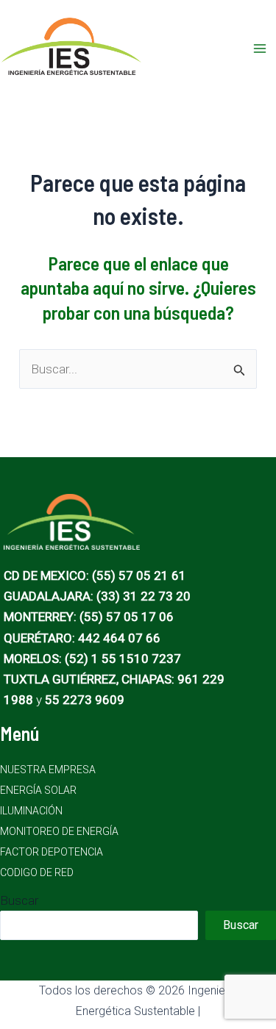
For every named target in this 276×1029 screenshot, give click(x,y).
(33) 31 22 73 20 (143, 596)
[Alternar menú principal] (260, 48)
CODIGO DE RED (37, 872)
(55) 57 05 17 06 (126, 616)
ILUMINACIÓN (31, 811)
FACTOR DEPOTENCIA (51, 852)
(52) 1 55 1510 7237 (123, 658)
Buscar (19, 900)
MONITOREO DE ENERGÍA (59, 831)
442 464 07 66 (119, 638)
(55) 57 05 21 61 (139, 575)
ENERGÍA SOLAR (38, 790)
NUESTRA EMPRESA (48, 769)
